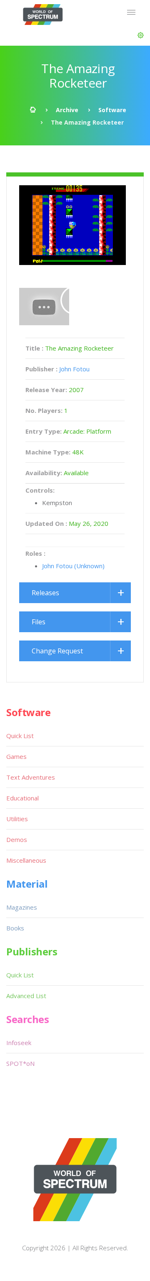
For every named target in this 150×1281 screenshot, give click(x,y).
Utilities (17, 819)
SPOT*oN (20, 1063)
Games (16, 756)
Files (38, 621)
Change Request (57, 650)
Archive (67, 110)
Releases (45, 592)
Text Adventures (30, 777)
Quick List (20, 735)
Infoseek (18, 1042)
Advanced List (26, 995)
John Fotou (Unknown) (73, 566)
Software (112, 110)
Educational (22, 798)
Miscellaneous (26, 860)
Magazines (21, 907)
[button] (141, 35)
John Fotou (74, 369)
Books (15, 928)
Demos (16, 839)
